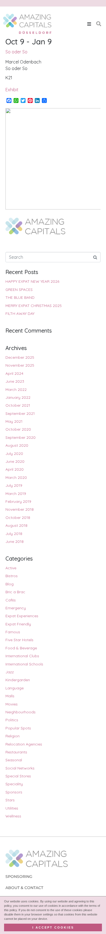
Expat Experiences (21, 615)
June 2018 (14, 541)
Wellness (13, 816)
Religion (12, 736)
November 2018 (19, 509)
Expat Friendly (18, 624)
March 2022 (16, 389)
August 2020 (16, 445)
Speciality (14, 783)
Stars (10, 800)
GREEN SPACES (19, 289)
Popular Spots (18, 728)
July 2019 (13, 485)
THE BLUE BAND (20, 297)
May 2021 (14, 421)
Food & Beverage (21, 648)
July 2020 (14, 453)
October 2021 (17, 405)
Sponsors (13, 792)
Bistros (11, 575)
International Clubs (22, 655)
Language (14, 688)
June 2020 (14, 461)
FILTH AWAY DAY (20, 313)
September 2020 (20, 437)
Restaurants (16, 752)
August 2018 (16, 525)
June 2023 (14, 381)
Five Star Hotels (19, 639)
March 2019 (15, 493)
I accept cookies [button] (53, 927)
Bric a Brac (15, 591)
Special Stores (18, 776)
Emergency (15, 608)
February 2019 (18, 501)
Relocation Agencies (23, 744)
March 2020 (16, 477)
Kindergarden (17, 679)
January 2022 (17, 397)
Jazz (9, 672)
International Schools (24, 664)
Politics (11, 719)
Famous (12, 631)
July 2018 (13, 533)
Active (10, 567)
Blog (9, 584)
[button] (89, 24)
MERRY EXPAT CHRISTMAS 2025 (33, 305)
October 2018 (17, 517)
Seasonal (13, 759)
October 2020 (18, 429)
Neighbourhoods (20, 712)
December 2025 (19, 357)
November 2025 (19, 365)
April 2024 (14, 373)
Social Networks (20, 768)
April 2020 (14, 469)
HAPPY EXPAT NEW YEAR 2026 (32, 281)
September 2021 (20, 413)
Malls (9, 695)
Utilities (11, 808)
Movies (11, 704)
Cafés (10, 600)
